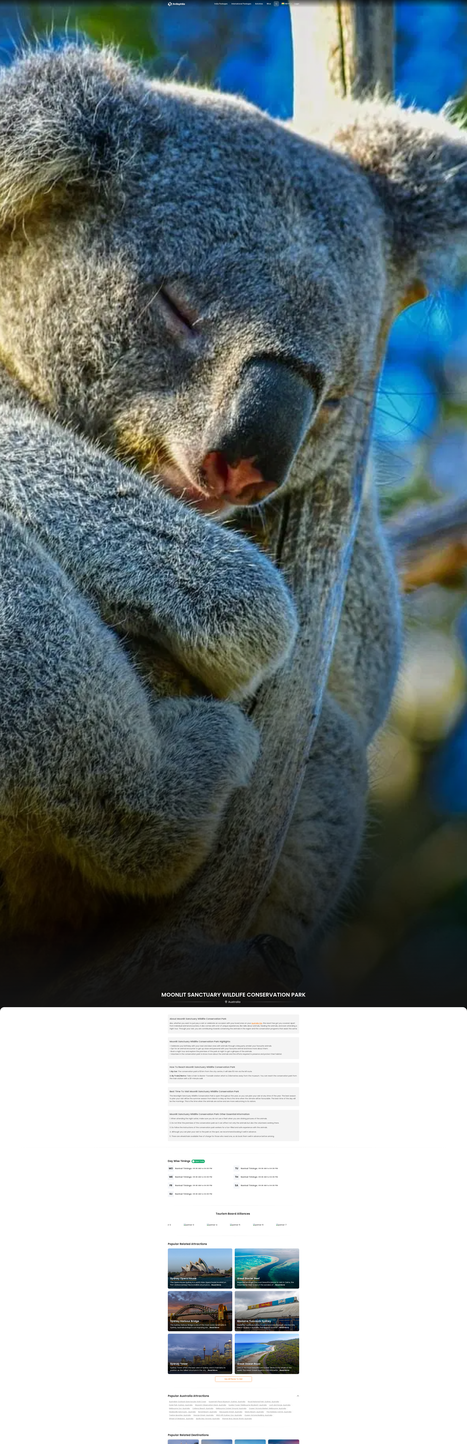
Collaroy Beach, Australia (202, 1408)
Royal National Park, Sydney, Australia (263, 1401)
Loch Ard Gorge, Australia (279, 1405)
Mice (269, 4)
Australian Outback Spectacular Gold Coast (187, 1401)
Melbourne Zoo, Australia (179, 1408)
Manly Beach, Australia (254, 1412)
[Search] (276, 3)
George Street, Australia (203, 1415)
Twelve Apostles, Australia (180, 1415)
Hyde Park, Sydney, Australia (181, 1405)
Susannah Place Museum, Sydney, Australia (227, 1401)
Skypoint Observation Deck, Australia (210, 1405)
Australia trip (256, 1023)
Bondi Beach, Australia (207, 1412)
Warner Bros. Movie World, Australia (237, 1418)
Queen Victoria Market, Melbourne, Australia (267, 1408)
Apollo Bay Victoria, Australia (208, 1418)
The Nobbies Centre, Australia (278, 1412)
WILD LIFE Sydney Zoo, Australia (229, 1415)
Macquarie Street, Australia (230, 1412)
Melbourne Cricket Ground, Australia (231, 1408)
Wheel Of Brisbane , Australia (181, 1418)
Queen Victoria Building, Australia (258, 1415)
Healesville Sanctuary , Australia (182, 1412)
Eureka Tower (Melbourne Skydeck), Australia (248, 1405)
